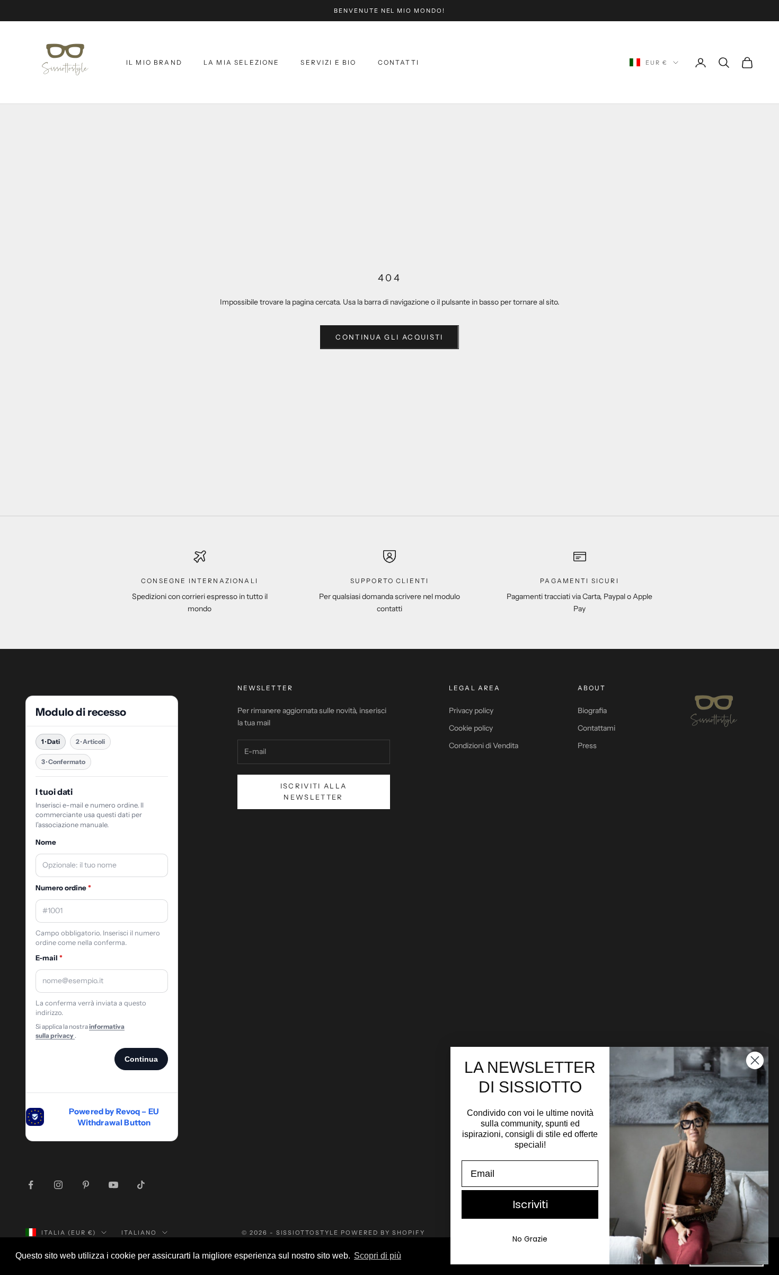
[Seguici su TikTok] (141, 1184)
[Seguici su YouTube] (113, 1184)
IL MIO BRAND (154, 62)
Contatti (398, 62)
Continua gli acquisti (389, 337)
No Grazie (529, 1239)
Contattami (596, 728)
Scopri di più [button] (377, 1255)
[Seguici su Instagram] (58, 1184)
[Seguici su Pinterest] (86, 1184)
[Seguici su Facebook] (30, 1184)
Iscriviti (530, 1204)
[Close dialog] (755, 1060)
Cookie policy (471, 728)
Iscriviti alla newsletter (313, 791)
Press (587, 745)
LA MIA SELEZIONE (241, 62)
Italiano (139, 1232)
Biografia (592, 710)
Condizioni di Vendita (483, 745)
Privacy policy (471, 710)
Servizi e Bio (328, 62)
